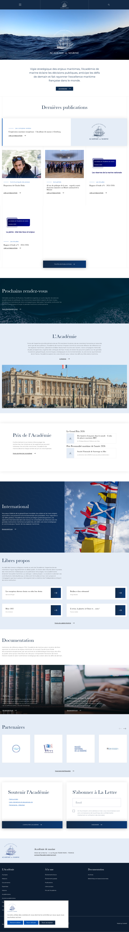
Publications (49, 882)
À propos (5, 874)
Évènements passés (51, 878)
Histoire (4, 890)
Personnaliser (15, 923)
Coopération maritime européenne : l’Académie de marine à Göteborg (35, 132)
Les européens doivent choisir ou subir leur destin (24, 591)
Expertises (5, 886)
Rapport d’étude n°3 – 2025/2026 (16, 245)
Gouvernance (6, 882)
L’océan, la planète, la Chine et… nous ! (85, 609)
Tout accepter (47, 923)
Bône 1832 (10, 609)
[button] (109, 5)
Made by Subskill (122, 923)
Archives (6, 696)
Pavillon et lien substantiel (79, 591)
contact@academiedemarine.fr (45, 855)
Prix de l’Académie (50, 890)
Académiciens (6, 894)
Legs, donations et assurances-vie (21, 802)
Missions (4, 878)
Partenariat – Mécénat (17, 805)
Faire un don (13, 799)
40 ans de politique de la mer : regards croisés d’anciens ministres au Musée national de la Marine (63, 187)
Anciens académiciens (9, 898)
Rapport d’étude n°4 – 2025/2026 (102, 185)
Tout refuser (31, 923)
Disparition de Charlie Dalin (14, 185)
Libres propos (49, 886)
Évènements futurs (51, 874)
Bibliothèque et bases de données (80, 698)
